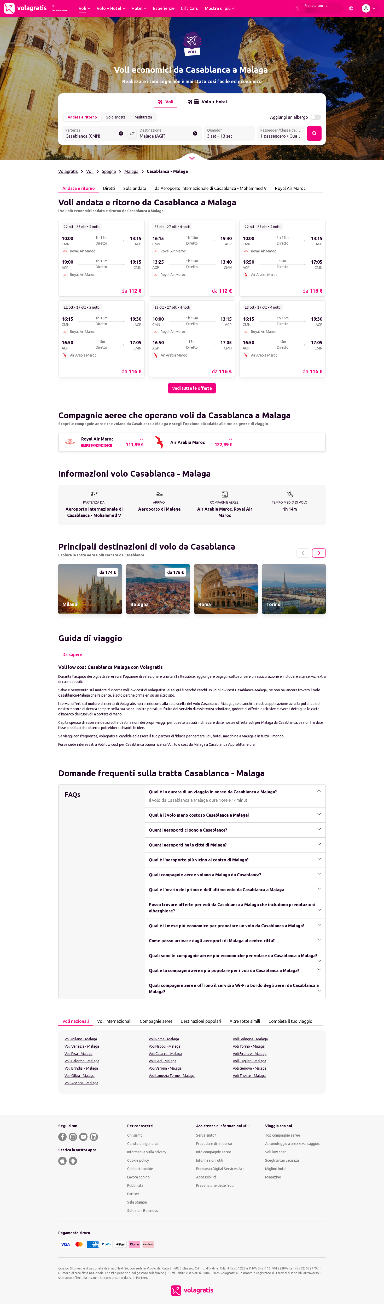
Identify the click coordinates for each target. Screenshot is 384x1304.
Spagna (109, 171)
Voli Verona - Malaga (165, 1068)
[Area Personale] (370, 8)
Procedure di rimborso (214, 1144)
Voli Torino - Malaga (249, 1046)
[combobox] (95, 134)
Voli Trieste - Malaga (249, 1076)
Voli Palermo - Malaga (82, 1061)
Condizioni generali (143, 1144)
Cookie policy (138, 1160)
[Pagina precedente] (303, 553)
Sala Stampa (137, 1202)
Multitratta (143, 117)
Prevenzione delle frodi (215, 1185)
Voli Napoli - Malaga (164, 1046)
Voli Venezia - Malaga (82, 1046)
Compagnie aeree (156, 1021)
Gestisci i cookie (140, 1169)
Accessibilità (206, 1177)
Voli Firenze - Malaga (249, 1054)
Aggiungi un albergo (289, 117)
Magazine (273, 1177)
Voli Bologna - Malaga (250, 1039)
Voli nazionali (75, 1021)
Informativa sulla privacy (146, 1152)
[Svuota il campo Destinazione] (195, 133)
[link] (101, 258)
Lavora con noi (138, 1177)
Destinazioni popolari (201, 1021)
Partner (133, 1194)
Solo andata (115, 117)
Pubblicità (135, 1185)
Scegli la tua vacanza (282, 1160)
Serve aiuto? (206, 1135)
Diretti (109, 188)
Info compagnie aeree (213, 1152)
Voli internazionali (114, 1021)
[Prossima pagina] (319, 553)
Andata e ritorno (82, 117)
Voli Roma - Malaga (164, 1039)
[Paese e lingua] (351, 8)
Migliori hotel (276, 1169)
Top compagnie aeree (282, 1135)
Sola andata (134, 188)
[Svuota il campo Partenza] (121, 133)
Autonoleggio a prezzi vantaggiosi (293, 1144)
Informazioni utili (209, 1160)
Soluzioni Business (142, 1211)
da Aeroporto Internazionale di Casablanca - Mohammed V (211, 188)
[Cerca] (314, 133)
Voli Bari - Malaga (162, 1061)
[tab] (165, 101)
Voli (90, 171)
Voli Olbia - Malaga (80, 1076)
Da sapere (72, 654)
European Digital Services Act (220, 1169)
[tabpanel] (192, 293)
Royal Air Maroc (290, 188)
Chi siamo (135, 1135)
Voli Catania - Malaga (165, 1054)
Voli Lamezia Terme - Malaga (172, 1076)
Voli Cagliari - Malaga (249, 1061)
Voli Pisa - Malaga (78, 1054)
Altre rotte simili (245, 1021)
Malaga (131, 171)
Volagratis (68, 171)
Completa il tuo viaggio (290, 1021)
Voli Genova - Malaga (249, 1068)
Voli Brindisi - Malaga (81, 1068)
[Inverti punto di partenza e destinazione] (132, 133)
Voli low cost (275, 1152)
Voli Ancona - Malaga (81, 1083)
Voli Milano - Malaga (81, 1039)
